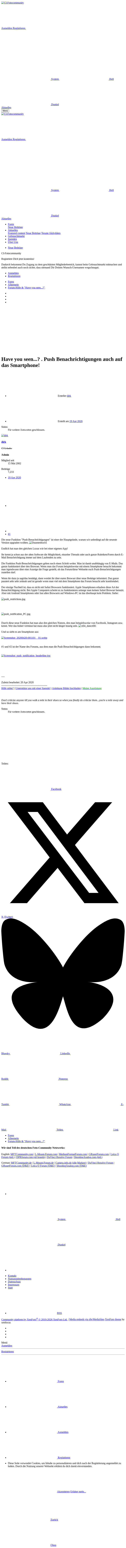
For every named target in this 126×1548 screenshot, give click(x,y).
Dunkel (55, 104)
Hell (111, 79)
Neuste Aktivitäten (51, 233)
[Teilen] (32, 505)
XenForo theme (113, 1319)
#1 (9, 534)
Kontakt (12, 1275)
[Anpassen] (50, 28)
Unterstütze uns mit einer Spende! (32, 688)
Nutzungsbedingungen (19, 1278)
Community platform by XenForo (34, 1319)
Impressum (13, 1284)
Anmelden (6, 1345)
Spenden (12, 239)
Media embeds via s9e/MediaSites (86, 1319)
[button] (26, 53)
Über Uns (13, 242)
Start (10, 1287)
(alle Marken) (70, 1162)
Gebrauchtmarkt (16, 236)
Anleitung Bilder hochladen (66, 688)
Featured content (16, 233)
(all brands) (30, 1157)
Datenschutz (14, 1281)
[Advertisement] (63, 329)
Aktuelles (13, 230)
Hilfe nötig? (7, 688)
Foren (11, 224)
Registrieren (7, 1351)
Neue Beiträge (15, 227)
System (55, 79)
